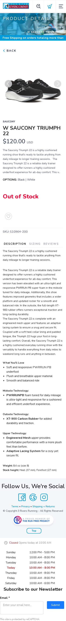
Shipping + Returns (43, 506)
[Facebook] (21, 497)
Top (34, 530)
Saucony (56, 27)
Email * (5, 598)
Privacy (25, 506)
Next (57, 83)
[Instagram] (44, 497)
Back (11, 51)
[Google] (32, 497)
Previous (8, 83)
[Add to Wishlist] (8, 216)
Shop (41, 27)
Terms (15, 506)
